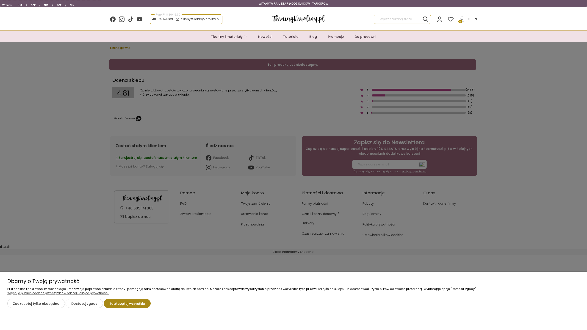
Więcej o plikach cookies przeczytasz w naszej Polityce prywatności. (58, 293)
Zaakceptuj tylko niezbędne (36, 303)
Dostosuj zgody (84, 303)
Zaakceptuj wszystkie (127, 303)
